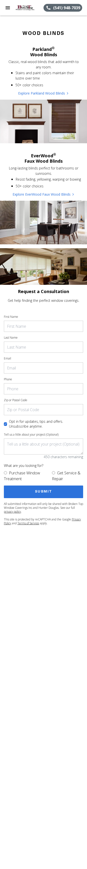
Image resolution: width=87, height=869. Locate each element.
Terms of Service (28, 523)
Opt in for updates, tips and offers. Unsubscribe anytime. (36, 424)
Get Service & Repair (66, 475)
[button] (8, 8)
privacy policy (12, 512)
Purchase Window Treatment (22, 475)
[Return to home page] (29, 8)
